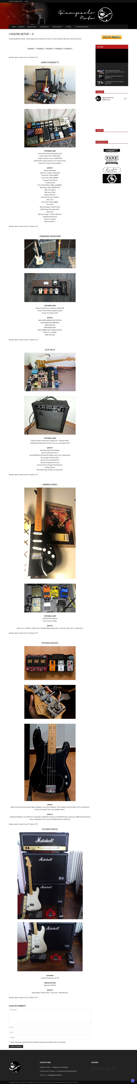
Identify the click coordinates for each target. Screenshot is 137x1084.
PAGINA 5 (68, 49)
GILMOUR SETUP (31, 27)
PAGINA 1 (31, 49)
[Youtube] (113, 1068)
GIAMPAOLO (21, 27)
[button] (126, 27)
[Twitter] (108, 1068)
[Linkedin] (103, 1068)
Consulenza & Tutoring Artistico (67, 1071)
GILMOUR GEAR (44, 27)
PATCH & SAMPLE (57, 27)
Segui (125, 98)
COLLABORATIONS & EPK (81, 27)
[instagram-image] (101, 108)
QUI (80, 39)
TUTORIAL (68, 27)
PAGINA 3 (50, 49)
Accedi (26, 1)
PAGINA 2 (41, 49)
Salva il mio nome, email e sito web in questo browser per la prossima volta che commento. (38, 1042)
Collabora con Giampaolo (60, 1067)
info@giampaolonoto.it (55, 1075)
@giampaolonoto (108, 97)
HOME (13, 27)
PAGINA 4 (59, 49)
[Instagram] (98, 1068)
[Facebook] (93, 1068)
